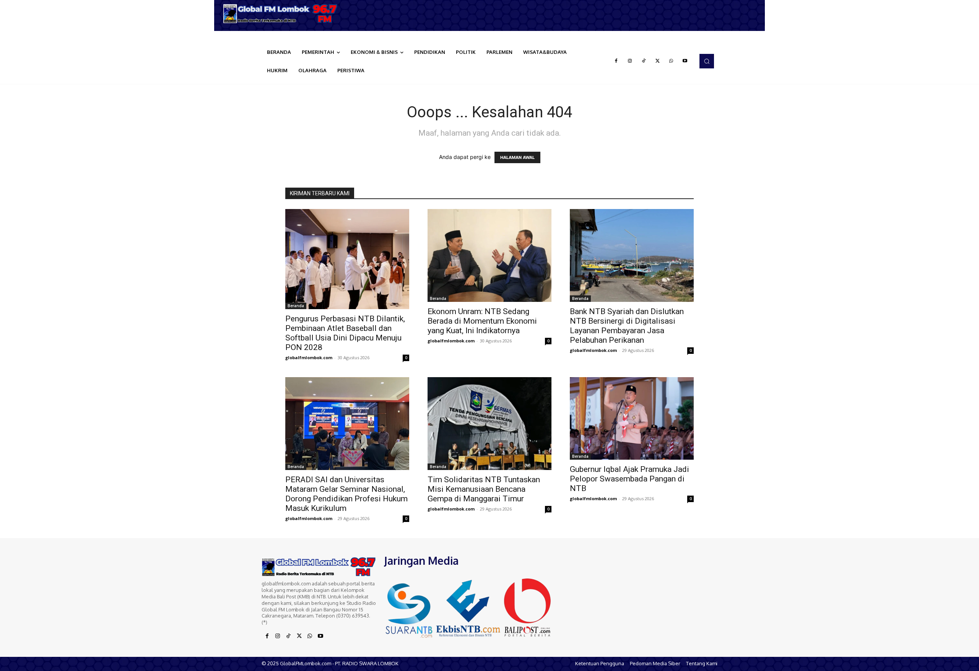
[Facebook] (616, 61)
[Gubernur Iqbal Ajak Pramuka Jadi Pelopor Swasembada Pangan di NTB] (632, 418)
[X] (657, 61)
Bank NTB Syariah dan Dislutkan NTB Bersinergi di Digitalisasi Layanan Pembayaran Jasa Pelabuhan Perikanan (627, 326)
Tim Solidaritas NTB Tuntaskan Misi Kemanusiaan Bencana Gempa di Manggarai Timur (484, 489)
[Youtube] (685, 61)
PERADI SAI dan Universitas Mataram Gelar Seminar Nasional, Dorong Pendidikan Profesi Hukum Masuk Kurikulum (346, 494)
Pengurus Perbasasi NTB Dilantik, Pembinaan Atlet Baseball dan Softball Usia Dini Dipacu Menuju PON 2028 (345, 333)
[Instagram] (630, 61)
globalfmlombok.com (308, 357)
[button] (706, 61)
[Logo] (283, 13)
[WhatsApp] (671, 61)
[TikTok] (643, 61)
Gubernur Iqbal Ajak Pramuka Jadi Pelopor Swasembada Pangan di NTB (629, 479)
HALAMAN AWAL (517, 157)
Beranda (296, 305)
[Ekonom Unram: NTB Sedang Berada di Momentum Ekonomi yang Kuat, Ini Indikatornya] (489, 255)
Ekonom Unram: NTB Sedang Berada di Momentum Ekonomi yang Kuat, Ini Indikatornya (482, 321)
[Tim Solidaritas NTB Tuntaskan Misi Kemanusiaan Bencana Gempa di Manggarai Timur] (489, 423)
